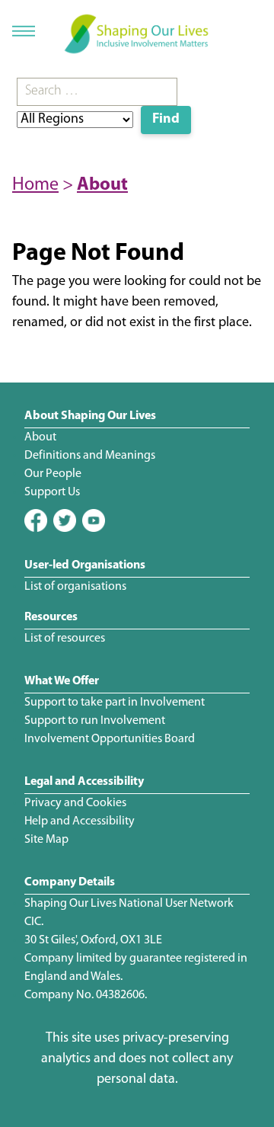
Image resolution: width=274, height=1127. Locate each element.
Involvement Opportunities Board (109, 739)
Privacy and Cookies (75, 803)
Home (35, 185)
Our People (52, 474)
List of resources (64, 638)
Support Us (52, 492)
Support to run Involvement (94, 721)
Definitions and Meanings (89, 456)
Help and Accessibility (79, 821)
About (102, 185)
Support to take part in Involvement (114, 702)
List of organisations (75, 587)
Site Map (46, 840)
